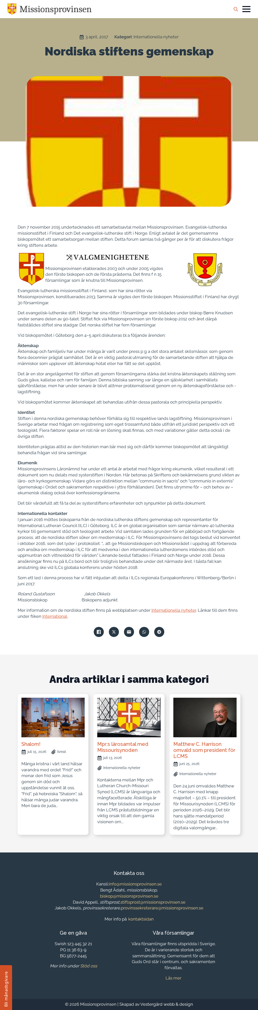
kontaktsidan (141, 919)
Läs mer (173, 978)
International (54, 616)
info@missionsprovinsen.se (135, 883)
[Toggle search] (235, 9)
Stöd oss (88, 965)
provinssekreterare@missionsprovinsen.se (162, 907)
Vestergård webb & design (166, 1004)
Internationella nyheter (156, 36)
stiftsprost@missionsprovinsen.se (152, 902)
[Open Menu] (246, 9)
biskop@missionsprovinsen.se (129, 896)
